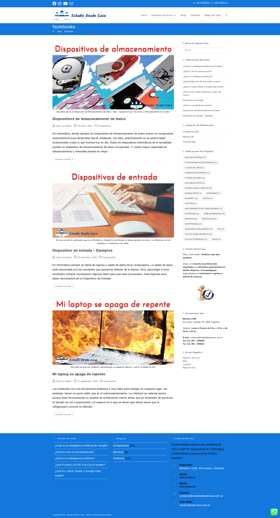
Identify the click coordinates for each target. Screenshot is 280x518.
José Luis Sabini (64, 126)
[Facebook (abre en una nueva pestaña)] (54, 4)
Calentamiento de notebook (201, 163)
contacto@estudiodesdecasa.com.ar (201, 495)
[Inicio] (53, 31)
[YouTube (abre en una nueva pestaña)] (65, 4)
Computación (104, 126)
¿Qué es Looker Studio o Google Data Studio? (203, 87)
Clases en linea (194, 168)
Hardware (213, 193)
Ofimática (191, 219)
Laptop (208, 198)
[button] (226, 15)
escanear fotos (194, 183)
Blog (185, 361)
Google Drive (193, 193)
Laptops (190, 203)
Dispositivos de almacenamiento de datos (89, 119)
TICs (220, 229)
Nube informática (214, 214)
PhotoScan (209, 219)
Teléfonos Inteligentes (198, 229)
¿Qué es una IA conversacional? (197, 71)
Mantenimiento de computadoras (203, 209)
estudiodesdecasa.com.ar (194, 505)
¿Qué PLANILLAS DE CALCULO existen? (201, 82)
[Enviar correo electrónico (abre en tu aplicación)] (71, 4)
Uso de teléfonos (196, 239)
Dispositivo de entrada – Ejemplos (82, 250)
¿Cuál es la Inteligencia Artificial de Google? (202, 66)
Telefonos (187, 142)
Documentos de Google (193, 100)
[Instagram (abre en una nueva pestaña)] (59, 4)
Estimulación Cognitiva (198, 188)
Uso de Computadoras (198, 234)
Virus (216, 239)
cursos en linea (194, 178)
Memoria (186, 137)
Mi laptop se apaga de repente (78, 374)
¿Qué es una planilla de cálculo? (197, 105)
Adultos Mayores (195, 157)
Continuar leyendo (65, 160)
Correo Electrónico (197, 173)
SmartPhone (193, 224)
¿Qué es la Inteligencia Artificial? (197, 76)
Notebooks (69, 31)
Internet (191, 198)
